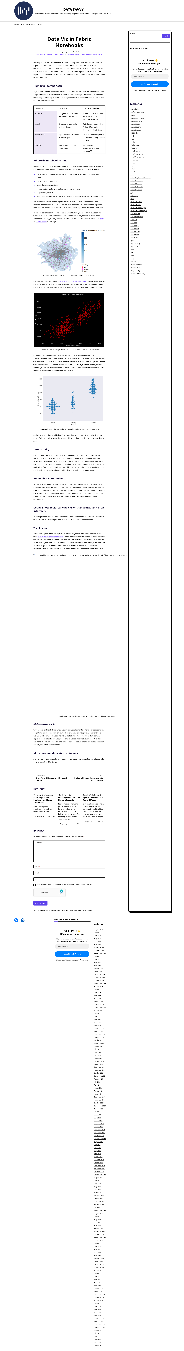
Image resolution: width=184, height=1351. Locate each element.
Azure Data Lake (136, 121)
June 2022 (97, 1052)
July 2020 (97, 1112)
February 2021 (99, 1091)
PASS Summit (135, 214)
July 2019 (97, 1145)
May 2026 (97, 938)
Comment (38, 843)
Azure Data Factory (137, 118)
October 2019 (99, 1136)
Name (37, 866)
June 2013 (97, 1336)
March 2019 (98, 1157)
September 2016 (100, 1237)
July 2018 (97, 1181)
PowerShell (134, 238)
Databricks (134, 160)
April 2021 (97, 1085)
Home (16, 24)
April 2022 (97, 1055)
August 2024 (98, 986)
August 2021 (98, 1079)
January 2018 (98, 1199)
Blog (37, 55)
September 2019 (100, 1139)
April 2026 (97, 941)
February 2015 (99, 1288)
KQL (132, 193)
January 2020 (98, 1127)
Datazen (133, 163)
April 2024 (97, 998)
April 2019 (97, 1154)
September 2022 (100, 1043)
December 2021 (99, 1067)
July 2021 (97, 1082)
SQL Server (134, 247)
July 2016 (97, 1243)
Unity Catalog (135, 271)
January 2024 (98, 1001)
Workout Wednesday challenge (50, 537)
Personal (134, 220)
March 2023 (98, 1025)
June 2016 (97, 1246)
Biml (132, 136)
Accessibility (135, 109)
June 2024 (97, 992)
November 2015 (99, 1267)
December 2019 (99, 1130)
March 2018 (98, 1193)
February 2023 (99, 1028)
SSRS (132, 256)
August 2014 (98, 1300)
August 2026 (98, 929)
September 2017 (100, 1211)
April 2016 (97, 1252)
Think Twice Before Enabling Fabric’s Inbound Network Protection (69, 797)
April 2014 (97, 1312)
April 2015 (97, 1282)
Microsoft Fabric (73, 55)
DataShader (42, 222)
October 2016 (99, 1234)
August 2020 (98, 1109)
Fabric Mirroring (136, 184)
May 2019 (97, 1151)
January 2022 (98, 1064)
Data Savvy (73, 9)
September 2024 (100, 983)
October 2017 (99, 1208)
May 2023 (97, 1019)
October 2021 (99, 1073)
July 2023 (97, 1013)
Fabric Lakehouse (137, 181)
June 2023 (97, 1016)
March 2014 (98, 1315)
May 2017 (97, 1219)
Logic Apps (134, 196)
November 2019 (99, 1133)
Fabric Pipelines (136, 190)
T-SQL (133, 259)
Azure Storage (136, 130)
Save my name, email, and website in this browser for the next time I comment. (65, 885)
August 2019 (98, 1142)
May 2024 (97, 995)
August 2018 (98, 1178)
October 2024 (99, 980)
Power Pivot (135, 229)
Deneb (133, 172)
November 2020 (99, 1100)
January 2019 (98, 1163)
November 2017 (99, 1205)
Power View (135, 235)
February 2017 (99, 1228)
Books (133, 142)
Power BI (134, 223)
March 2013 (98, 1345)
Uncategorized (136, 268)
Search (132, 33)
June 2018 (97, 1184)
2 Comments (90, 823)
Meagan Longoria (64, 52)
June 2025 (97, 959)
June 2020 (97, 1115)
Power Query (135, 232)
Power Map (135, 226)
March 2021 (98, 1088)
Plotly (102, 219)
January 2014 (98, 1321)
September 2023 (100, 1007)
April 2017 (97, 1222)
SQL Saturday (135, 244)
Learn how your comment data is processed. (76, 910)
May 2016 (97, 1249)
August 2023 (98, 1010)
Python (100, 55)
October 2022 (99, 1040)
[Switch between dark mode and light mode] (133, 25)
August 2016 (98, 1240)
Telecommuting (136, 265)
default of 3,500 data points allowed (72, 281)
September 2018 (100, 1175)
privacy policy (153, 90)
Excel (132, 175)
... (51, 811)
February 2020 (99, 1124)
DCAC (132, 169)
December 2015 (99, 1264)
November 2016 (99, 1231)
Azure (133, 115)
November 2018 (99, 1169)
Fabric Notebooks (60, 55)
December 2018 (99, 1166)
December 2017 (99, 1202)
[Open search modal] (51, 25)
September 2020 (100, 1106)
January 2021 (98, 1094)
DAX (132, 166)
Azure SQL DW (136, 127)
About (39, 24)
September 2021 (100, 1076)
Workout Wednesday (138, 274)
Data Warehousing (137, 157)
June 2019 (97, 1148)
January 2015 (98, 1291)
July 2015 (97, 1273)
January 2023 (98, 1031)
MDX (132, 199)
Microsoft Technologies (88, 55)
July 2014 (97, 1303)
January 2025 (98, 971)
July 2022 (97, 1049)
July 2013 (97, 1333)
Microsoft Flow (136, 205)
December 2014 (99, 1294)
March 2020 (98, 1121)
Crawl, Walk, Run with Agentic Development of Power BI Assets (93, 797)
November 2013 (99, 1327)
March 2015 (98, 1285)
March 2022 (98, 1058)
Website (37, 879)
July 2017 (97, 1216)
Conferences (135, 145)
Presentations (28, 24)
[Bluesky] (125, 25)
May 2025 (97, 962)
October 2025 (99, 950)
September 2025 (100, 953)
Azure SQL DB (135, 124)
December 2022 (99, 1034)
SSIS (132, 253)
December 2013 (99, 1324)
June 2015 (97, 1276)
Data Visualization (46, 55)
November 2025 (99, 947)
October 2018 (99, 1172)
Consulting (134, 148)
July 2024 (97, 989)
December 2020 (99, 1097)
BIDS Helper (135, 133)
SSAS (132, 250)
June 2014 (97, 1306)
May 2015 (97, 1279)
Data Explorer (135, 151)
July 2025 (97, 956)
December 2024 (99, 974)
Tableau (133, 262)
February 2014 (99, 1318)
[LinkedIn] (123, 25)
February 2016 (99, 1258)
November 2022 (99, 1037)
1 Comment (41, 818)
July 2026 (97, 932)
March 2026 (98, 944)
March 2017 (98, 1225)
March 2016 (98, 1255)
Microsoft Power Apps (138, 208)
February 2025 (99, 968)
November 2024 (99, 977)
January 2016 (98, 1261)
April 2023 (97, 1022)
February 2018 (99, 1196)
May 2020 (97, 1118)
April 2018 (97, 1190)
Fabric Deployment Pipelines (141, 178)
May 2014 (97, 1309)
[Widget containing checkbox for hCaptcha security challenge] (49, 893)
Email (37, 873)
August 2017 (98, 1214)
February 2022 (99, 1061)
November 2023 (99, 1004)
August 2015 (98, 1270)
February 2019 (99, 1160)
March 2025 (98, 965)
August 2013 (98, 1330)
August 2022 (98, 1046)
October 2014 (99, 1297)
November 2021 (99, 1070)
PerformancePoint (137, 217)
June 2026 (97, 935)
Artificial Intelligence (138, 112)
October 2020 (99, 1103)
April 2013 (97, 1342)
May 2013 (97, 1339)
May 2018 (97, 1187)
